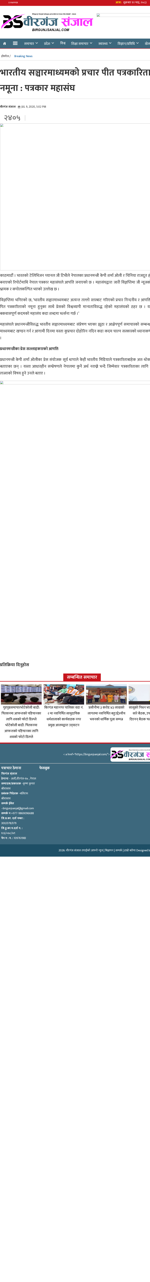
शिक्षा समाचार (79, 44)
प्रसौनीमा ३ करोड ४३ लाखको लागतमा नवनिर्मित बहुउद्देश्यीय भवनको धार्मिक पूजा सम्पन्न (106, 713)
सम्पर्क (118, 850)
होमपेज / (6, 56)
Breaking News (23, 56)
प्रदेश (47, 44)
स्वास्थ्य (103, 44)
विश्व (62, 43)
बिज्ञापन (109, 850)
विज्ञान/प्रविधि (126, 44)
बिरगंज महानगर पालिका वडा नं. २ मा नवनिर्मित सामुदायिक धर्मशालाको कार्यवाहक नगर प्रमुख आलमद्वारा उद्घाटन (63, 716)
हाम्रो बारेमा (130, 850)
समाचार (29, 44)
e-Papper (13, 3)
